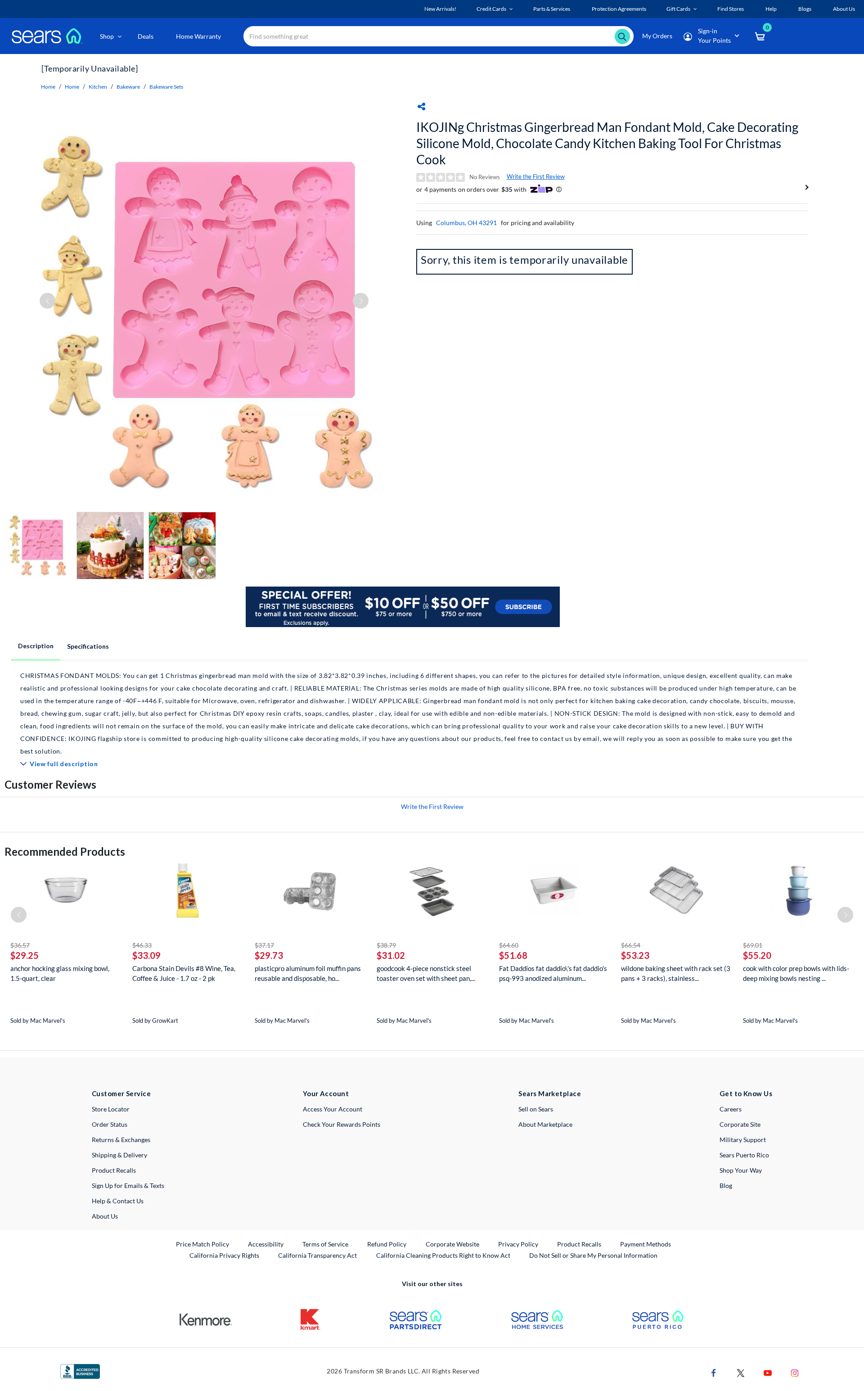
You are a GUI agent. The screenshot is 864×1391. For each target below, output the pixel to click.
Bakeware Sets (166, 86)
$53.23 (635, 955)
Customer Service (121, 1093)
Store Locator (111, 1109)
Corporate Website (453, 1244)
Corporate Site (740, 1124)
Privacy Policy (518, 1244)
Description (36, 646)
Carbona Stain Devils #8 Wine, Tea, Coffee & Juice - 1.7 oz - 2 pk (183, 973)
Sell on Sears (535, 1109)
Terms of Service (325, 1244)
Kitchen (98, 86)
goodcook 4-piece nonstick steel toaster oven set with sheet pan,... (426, 973)
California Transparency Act (317, 1255)
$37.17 (264, 945)
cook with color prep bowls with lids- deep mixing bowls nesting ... (796, 973)
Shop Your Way (741, 1170)
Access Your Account (332, 1109)
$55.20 (757, 955)
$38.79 (386, 945)
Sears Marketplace (549, 1093)
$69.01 (752, 945)
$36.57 (20, 945)
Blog (726, 1185)
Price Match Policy (202, 1244)
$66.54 (630, 945)
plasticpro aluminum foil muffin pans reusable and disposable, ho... (308, 973)
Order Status (109, 1124)
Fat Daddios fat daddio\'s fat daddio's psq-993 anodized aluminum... (553, 973)
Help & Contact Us (118, 1201)
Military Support (743, 1139)
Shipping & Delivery (119, 1155)
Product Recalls (114, 1170)
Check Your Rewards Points (341, 1124)
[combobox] (438, 36)
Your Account (326, 1093)
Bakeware (128, 86)
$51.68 (513, 955)
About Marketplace (545, 1124)
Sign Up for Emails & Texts (128, 1185)
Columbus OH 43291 (466, 222)
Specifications (88, 646)
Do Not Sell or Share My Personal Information (593, 1255)
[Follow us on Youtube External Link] (768, 1372)
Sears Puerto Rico (744, 1155)
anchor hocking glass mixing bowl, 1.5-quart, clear (59, 973)
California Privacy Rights (224, 1255)
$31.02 (391, 955)
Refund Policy (386, 1244)
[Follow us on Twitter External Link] (741, 1372)
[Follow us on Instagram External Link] (795, 1372)
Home (48, 86)
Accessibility (266, 1244)
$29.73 (269, 955)
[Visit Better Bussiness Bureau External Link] (80, 1370)
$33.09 (146, 955)
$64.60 (508, 945)
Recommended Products (64, 851)
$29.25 (24, 955)
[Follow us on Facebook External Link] (714, 1372)
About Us (105, 1216)
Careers (731, 1109)
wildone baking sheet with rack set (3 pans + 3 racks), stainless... (675, 973)
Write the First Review (536, 176)
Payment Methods (645, 1244)
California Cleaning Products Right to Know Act (443, 1255)
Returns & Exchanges (121, 1139)
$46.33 (142, 945)
